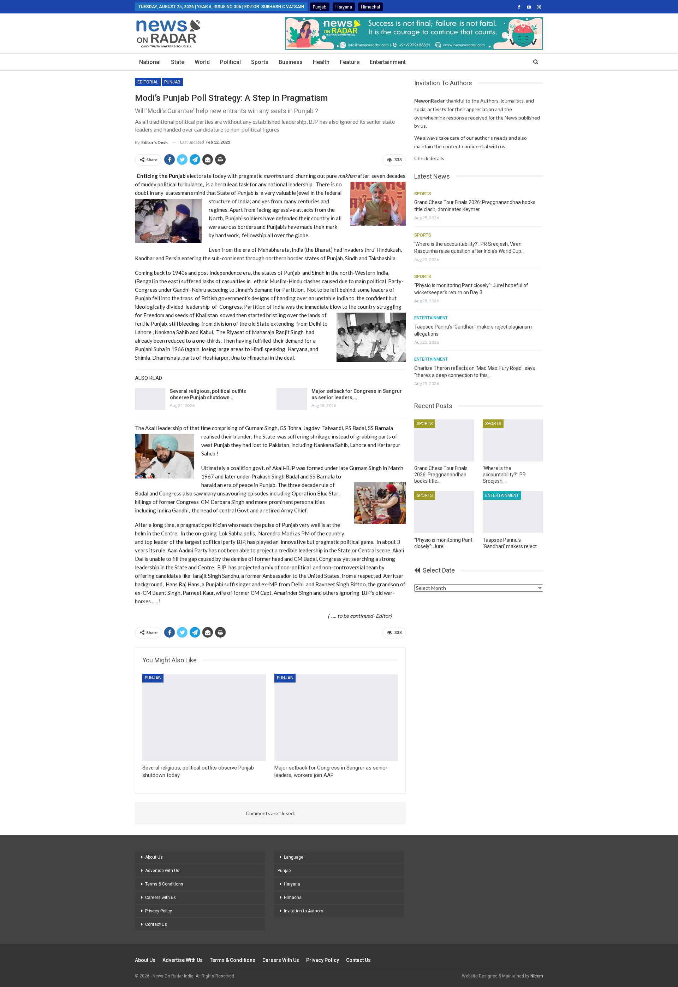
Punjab (320, 7)
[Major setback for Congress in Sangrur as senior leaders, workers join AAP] (291, 399)
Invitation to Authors (303, 910)
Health (321, 62)
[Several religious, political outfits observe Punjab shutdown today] (150, 399)
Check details (429, 158)
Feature (349, 62)
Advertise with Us (162, 870)
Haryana (343, 7)
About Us (154, 857)
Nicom (536, 976)
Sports (259, 62)
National (150, 62)
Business (291, 62)
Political (230, 62)
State (177, 62)
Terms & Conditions (164, 884)
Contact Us (156, 924)
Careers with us (160, 897)
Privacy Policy (158, 910)
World (202, 62)
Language (293, 857)
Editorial (147, 82)
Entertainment (388, 62)
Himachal (370, 7)
